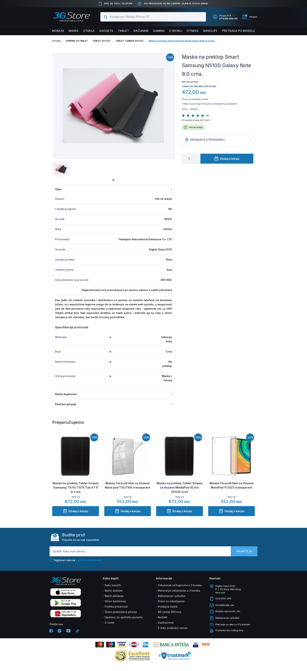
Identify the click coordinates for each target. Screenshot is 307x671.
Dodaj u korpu (229, 158)
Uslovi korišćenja (115, 601)
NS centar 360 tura (169, 611)
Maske (74, 31)
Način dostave (114, 590)
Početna (56, 40)
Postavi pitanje (65, 404)
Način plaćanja (114, 595)
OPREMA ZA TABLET (77, 40)
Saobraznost (166, 622)
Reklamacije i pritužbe (171, 595)
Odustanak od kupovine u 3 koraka (180, 585)
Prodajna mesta (167, 606)
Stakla (89, 31)
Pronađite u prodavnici (207, 139)
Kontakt (162, 617)
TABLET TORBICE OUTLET (129, 40)
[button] (184, 115)
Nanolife (210, 31)
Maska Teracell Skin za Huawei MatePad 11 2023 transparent (231, 485)
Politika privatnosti (116, 606)
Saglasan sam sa (77, 560)
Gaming (159, 31)
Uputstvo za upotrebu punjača (123, 617)
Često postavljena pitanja (121, 611)
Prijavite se (244, 551)
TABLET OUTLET (102, 40)
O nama (109, 622)
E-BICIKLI (175, 31)
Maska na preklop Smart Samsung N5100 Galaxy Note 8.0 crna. (182, 40)
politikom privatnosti (88, 560)
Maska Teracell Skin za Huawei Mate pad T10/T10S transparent (127, 485)
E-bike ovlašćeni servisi (173, 627)
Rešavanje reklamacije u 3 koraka (179, 590)
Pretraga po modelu (238, 31)
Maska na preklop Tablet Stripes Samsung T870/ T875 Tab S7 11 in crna (76, 487)
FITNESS (192, 31)
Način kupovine (66, 394)
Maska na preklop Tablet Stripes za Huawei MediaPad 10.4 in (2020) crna (180, 487)
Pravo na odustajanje (171, 601)
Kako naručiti (113, 585)
